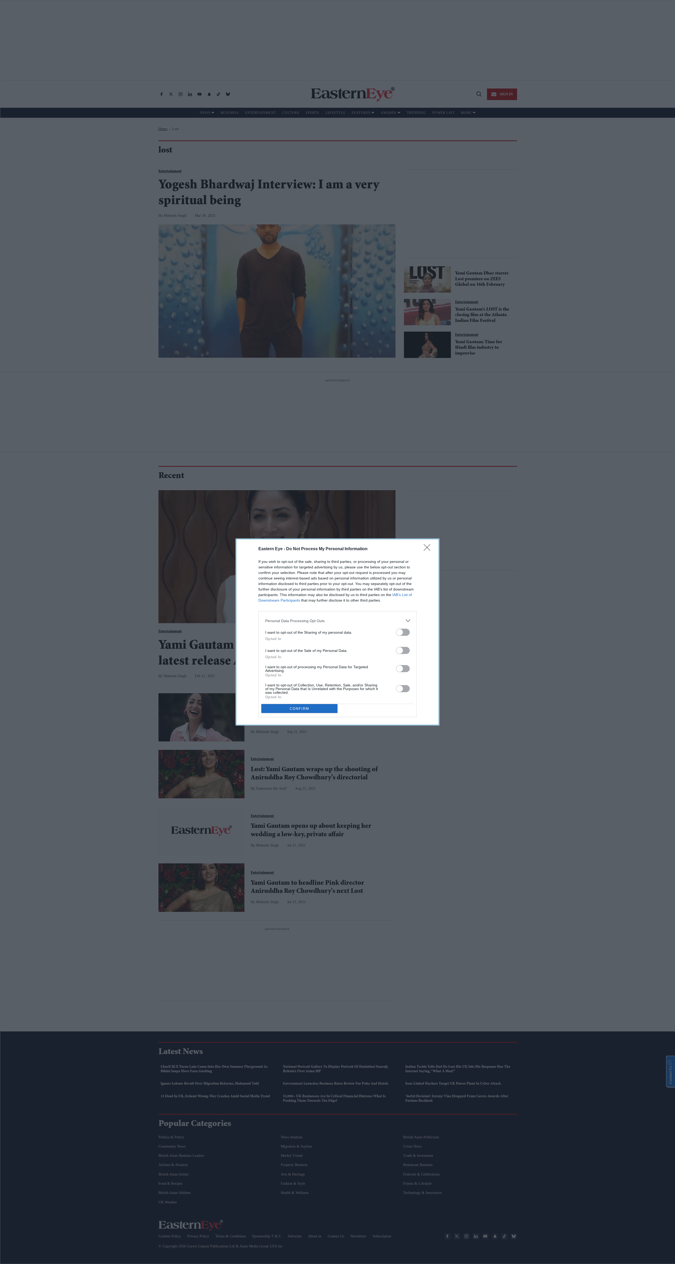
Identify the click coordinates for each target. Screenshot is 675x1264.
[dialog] (337, 632)
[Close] (429, 549)
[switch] (403, 632)
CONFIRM (299, 709)
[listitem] (337, 620)
